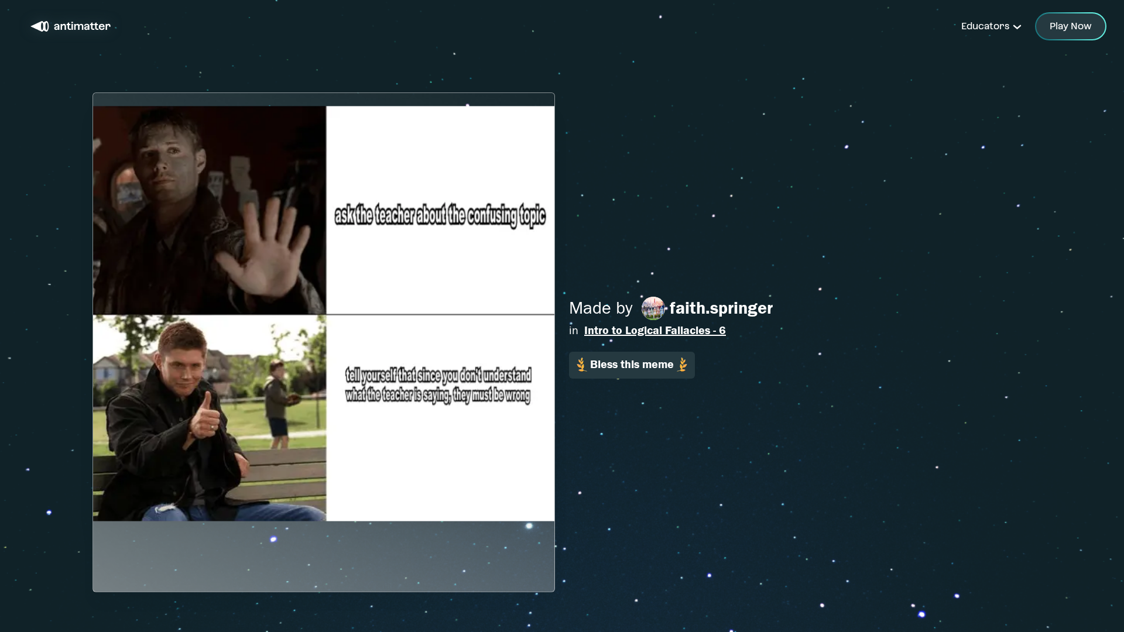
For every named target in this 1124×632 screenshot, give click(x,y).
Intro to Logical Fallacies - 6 (655, 330)
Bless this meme (632, 364)
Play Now (1071, 26)
